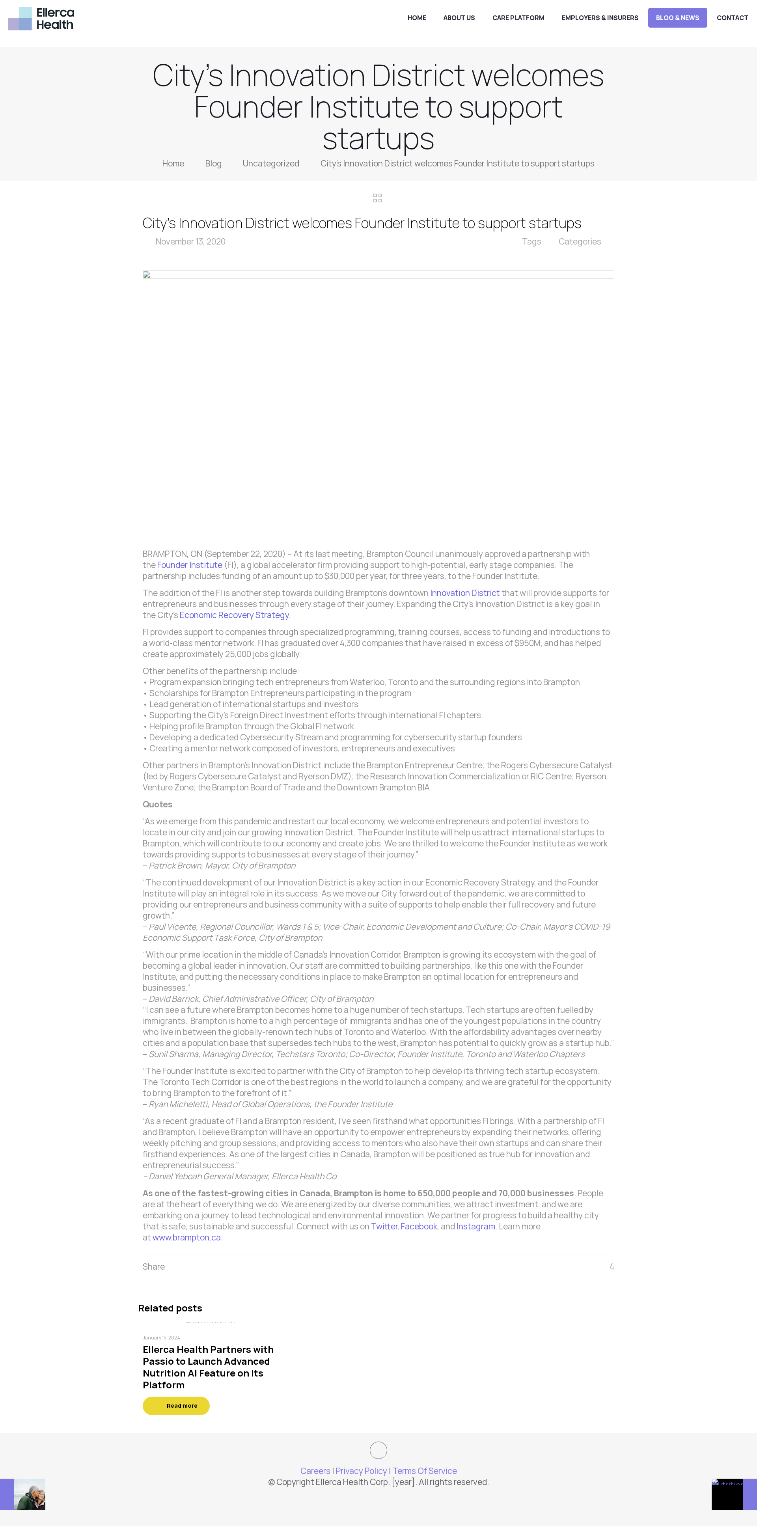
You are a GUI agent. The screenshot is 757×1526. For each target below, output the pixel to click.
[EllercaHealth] (41, 17)
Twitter (384, 1226)
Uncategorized (271, 163)
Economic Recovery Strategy (234, 614)
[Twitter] (379, 1498)
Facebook (419, 1226)
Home (173, 163)
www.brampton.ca (187, 1237)
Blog (213, 163)
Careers (315, 1470)
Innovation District (465, 592)
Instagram (476, 1226)
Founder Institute (190, 564)
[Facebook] (368, 1498)
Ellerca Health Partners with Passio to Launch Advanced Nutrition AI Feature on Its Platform (208, 1367)
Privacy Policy (361, 1470)
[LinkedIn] (389, 1498)
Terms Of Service (425, 1470)
